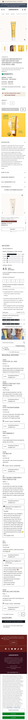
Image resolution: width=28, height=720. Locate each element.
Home (3, 13)
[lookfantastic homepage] (13, 9)
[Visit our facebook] (5, 648)
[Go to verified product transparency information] (7, 74)
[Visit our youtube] (15, 648)
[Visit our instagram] (12, 648)
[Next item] (25, 213)
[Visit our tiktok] (18, 648)
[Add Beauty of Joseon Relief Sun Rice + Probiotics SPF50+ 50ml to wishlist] (22, 195)
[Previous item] (2, 213)
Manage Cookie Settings (13, 710)
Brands (7, 13)
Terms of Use (17, 707)
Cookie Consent (13, 666)
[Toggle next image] (26, 29)
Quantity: (4, 100)
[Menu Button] (1, 9)
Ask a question (12, 79)
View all (23, 86)
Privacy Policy (9, 707)
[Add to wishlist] (23, 109)
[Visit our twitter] (8, 648)
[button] (13, 74)
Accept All (13, 717)
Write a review (5, 79)
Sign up (13, 642)
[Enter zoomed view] (24, 39)
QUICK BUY (12, 229)
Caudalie (13, 13)
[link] (23, 9)
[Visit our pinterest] (21, 648)
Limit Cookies (13, 713)
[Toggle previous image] (1, 29)
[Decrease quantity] (4, 103)
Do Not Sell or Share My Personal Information (13, 668)
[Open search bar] (4, 9)
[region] (13, 697)
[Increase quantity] (12, 103)
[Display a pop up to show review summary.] (11, 223)
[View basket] (25, 9)
